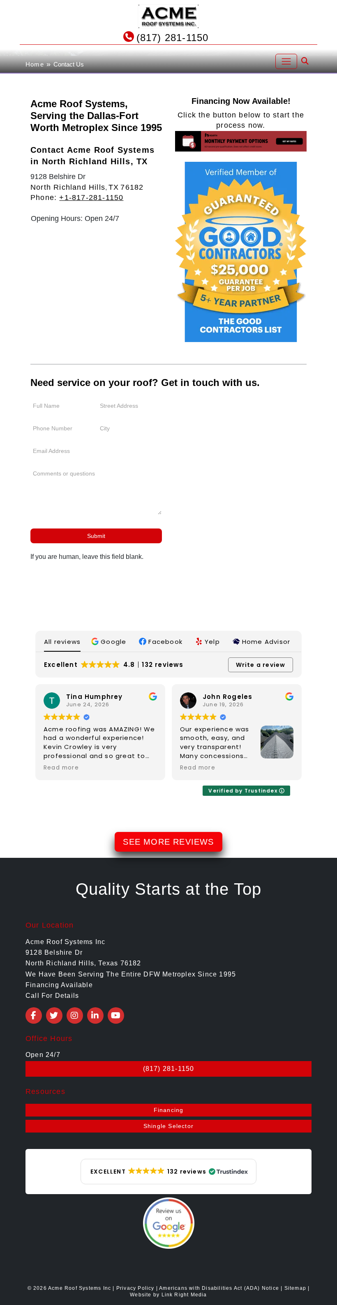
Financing (169, 1110)
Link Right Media (184, 1295)
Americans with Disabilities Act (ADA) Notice (220, 1288)
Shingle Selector (168, 1126)
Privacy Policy (135, 1288)
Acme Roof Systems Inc (79, 1288)
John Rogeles (227, 696)
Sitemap (295, 1288)
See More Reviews (168, 841)
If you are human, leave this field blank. (86, 556)
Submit (96, 536)
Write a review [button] (261, 665)
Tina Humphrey (94, 696)
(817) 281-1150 (172, 37)
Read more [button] (61, 768)
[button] (110, 641)
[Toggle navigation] (286, 61)
